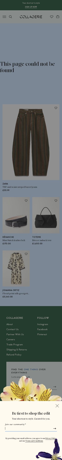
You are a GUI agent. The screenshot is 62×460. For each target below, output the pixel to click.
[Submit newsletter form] (55, 428)
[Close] (57, 406)
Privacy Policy (50, 438)
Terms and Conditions (34, 441)
